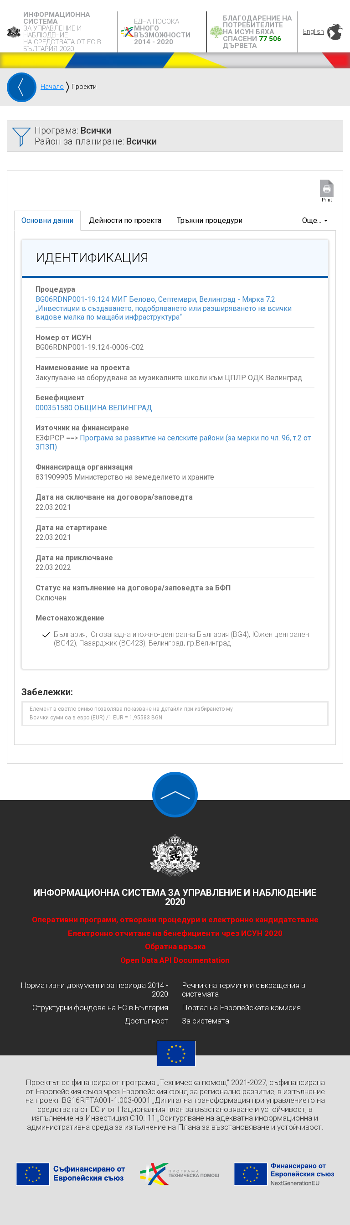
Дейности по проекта (125, 220)
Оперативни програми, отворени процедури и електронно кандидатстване (175, 919)
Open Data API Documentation (175, 960)
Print (327, 199)
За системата (205, 1020)
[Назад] (21, 87)
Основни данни (47, 220)
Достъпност (146, 1020)
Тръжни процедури (209, 220)
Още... (312, 220)
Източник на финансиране (82, 428)
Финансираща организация (84, 467)
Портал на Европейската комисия (241, 1007)
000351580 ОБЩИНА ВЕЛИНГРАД (94, 407)
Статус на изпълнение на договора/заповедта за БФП (133, 588)
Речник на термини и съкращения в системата (243, 990)
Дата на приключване (74, 557)
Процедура (55, 289)
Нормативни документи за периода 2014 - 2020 (94, 990)
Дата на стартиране (71, 527)
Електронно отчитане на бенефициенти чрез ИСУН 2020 (175, 933)
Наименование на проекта (83, 367)
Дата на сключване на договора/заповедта (114, 497)
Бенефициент (60, 397)
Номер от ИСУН (63, 337)
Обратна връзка (175, 946)
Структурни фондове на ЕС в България (100, 1007)
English (313, 31)
